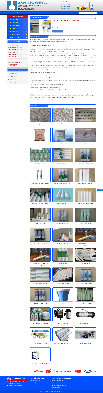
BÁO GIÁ (59, 13)
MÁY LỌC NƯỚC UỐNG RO (40, 323)
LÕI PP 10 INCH (63, 263)
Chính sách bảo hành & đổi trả (59, 383)
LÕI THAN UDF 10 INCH (40, 303)
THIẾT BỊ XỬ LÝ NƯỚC (14, 37)
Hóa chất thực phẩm (34, 382)
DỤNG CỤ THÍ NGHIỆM (14, 34)
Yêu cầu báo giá (58, 31)
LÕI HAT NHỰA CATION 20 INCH (40, 264)
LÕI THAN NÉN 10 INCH (62, 223)
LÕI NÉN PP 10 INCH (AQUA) (85, 163)
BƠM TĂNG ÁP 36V (85, 323)
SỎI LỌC (62, 124)
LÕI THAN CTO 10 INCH (40, 243)
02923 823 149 (16, 62)
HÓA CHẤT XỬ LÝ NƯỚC (14, 28)
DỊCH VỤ (36, 13)
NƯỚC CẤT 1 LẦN (85, 144)
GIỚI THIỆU (18, 13)
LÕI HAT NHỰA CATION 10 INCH (85, 244)
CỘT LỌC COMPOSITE (85, 303)
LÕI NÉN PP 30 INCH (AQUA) (63, 203)
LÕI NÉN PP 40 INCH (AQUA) (85, 203)
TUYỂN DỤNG (45, 13)
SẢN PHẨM (27, 13)
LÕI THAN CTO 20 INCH (62, 243)
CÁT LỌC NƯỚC (40, 124)
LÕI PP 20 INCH (85, 263)
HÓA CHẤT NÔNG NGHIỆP (14, 22)
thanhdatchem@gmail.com (17, 65)
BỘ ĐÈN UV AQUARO (85, 343)
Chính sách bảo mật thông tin (59, 385)
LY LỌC (63, 303)
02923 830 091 (13, 64)
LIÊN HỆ (53, 13)
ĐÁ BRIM (62, 144)
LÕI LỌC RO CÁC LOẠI (40, 343)
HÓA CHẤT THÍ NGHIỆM (14, 31)
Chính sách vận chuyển (57, 382)
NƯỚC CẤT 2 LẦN (40, 163)
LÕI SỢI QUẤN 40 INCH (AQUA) (40, 203)
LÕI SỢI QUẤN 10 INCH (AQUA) (62, 183)
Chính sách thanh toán (57, 380)
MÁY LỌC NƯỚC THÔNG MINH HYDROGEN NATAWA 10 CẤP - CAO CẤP (40, 364)
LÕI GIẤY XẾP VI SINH (40, 223)
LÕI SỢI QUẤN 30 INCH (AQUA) (85, 183)
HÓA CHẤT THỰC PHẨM (14, 25)
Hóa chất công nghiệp (35, 380)
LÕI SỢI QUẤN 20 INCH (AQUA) (40, 183)
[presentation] (31, 26)
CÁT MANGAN (85, 124)
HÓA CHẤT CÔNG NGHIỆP (14, 19)
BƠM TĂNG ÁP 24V (63, 323)
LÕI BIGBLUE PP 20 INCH (40, 283)
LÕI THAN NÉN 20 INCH (85, 223)
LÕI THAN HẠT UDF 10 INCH (85, 283)
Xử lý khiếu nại (56, 387)
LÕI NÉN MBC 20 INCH (62, 283)
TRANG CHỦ (10, 13)
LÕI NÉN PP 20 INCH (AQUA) (63, 163)
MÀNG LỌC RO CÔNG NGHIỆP (62, 343)
